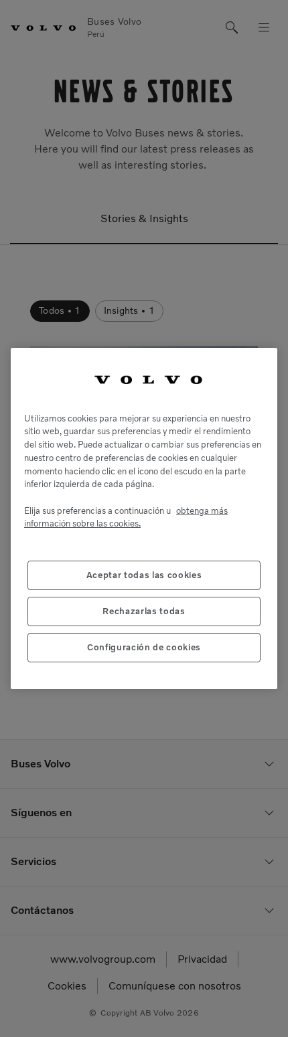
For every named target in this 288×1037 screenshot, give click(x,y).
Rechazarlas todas (143, 611)
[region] (144, 518)
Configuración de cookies (144, 647)
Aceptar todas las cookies (144, 575)
